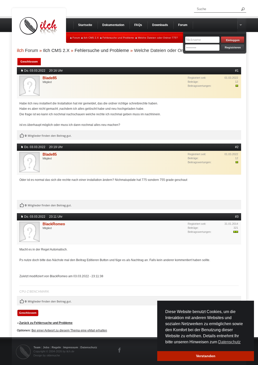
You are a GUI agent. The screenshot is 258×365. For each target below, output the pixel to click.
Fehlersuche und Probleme (118, 37)
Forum (76, 37)
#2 (237, 147)
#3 (237, 216)
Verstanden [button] (205, 356)
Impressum (70, 347)
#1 (237, 70)
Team (37, 347)
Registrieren (233, 47)
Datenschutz (88, 347)
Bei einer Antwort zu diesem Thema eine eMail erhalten (69, 330)
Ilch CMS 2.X (91, 37)
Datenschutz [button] (229, 342)
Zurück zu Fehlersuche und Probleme (46, 323)
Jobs (46, 347)
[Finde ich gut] (21, 135)
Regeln (56, 347)
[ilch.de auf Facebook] (120, 350)
